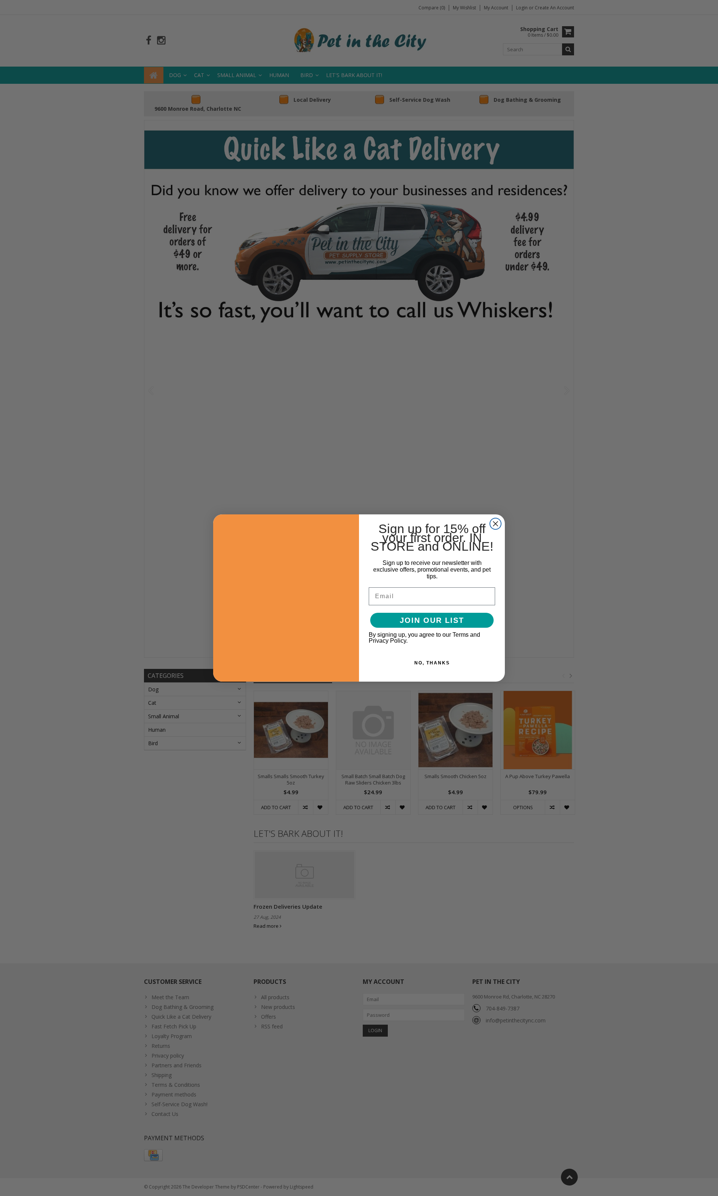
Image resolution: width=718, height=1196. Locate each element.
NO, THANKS (432, 663)
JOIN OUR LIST (432, 620)
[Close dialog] (495, 523)
